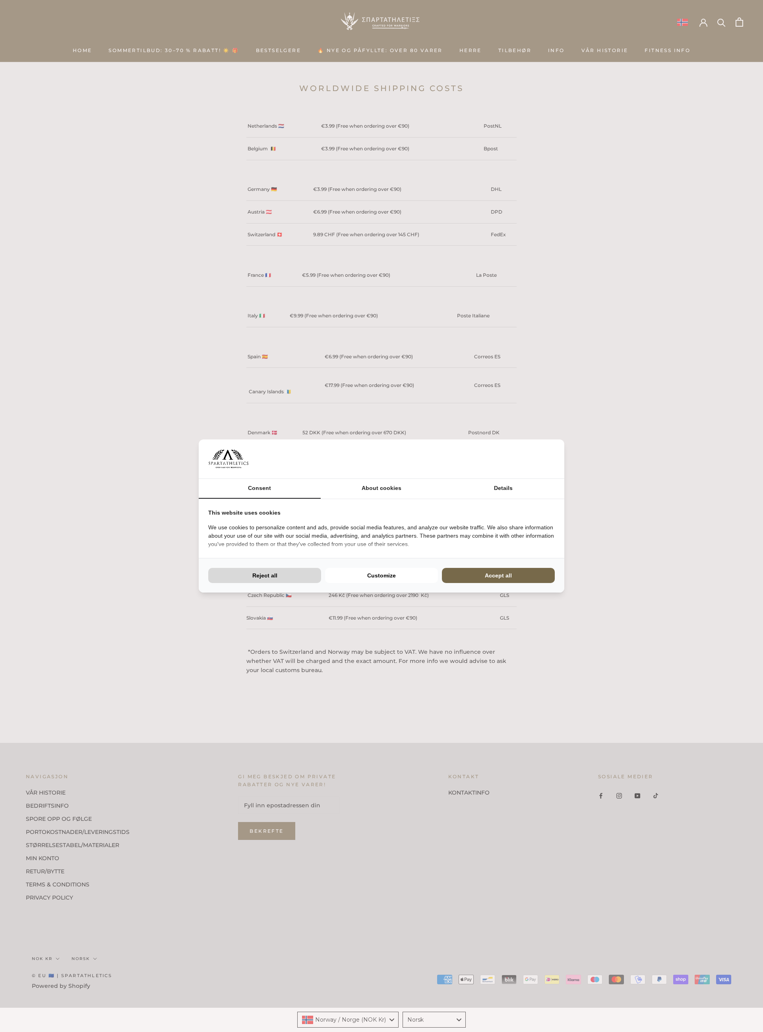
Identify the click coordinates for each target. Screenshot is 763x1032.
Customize (381, 575)
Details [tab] (503, 488)
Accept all (498, 575)
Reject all (264, 575)
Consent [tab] (259, 488)
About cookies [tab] (381, 488)
